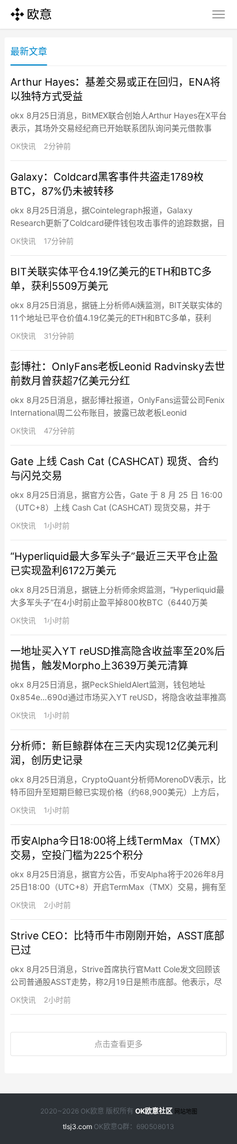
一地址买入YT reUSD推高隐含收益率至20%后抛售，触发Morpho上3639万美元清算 (117, 658)
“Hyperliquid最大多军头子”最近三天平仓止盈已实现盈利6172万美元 (114, 563)
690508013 (155, 1126)
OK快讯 (23, 146)
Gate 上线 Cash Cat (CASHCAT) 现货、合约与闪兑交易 (114, 468)
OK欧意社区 (154, 1111)
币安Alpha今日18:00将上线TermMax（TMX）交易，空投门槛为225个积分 (118, 848)
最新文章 (28, 51)
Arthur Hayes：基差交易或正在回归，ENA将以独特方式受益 (115, 89)
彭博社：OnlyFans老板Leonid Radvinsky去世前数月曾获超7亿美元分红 (117, 373)
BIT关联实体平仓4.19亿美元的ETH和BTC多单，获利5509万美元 (111, 279)
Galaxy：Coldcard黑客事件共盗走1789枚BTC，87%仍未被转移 (107, 184)
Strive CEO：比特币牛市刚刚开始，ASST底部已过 (117, 943)
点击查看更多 (118, 1044)
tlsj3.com (77, 1126)
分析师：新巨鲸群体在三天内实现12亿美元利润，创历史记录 (114, 753)
